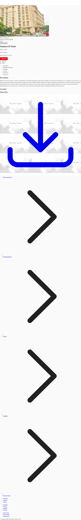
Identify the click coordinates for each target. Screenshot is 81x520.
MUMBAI (5, 416)
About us (5, 500)
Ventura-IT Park (6, 495)
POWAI (5, 336)
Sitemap (5, 502)
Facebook (5, 504)
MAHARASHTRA (7, 256)
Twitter (4, 506)
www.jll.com (6, 512)
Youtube (5, 510)
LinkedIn (5, 508)
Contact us (5, 498)
